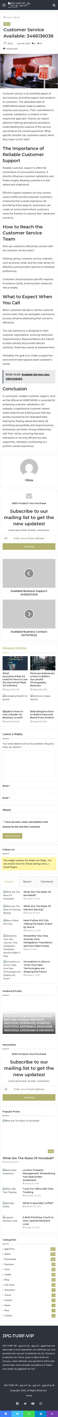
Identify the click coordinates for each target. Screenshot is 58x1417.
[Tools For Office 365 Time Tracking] (11, 1193)
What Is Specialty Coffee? (38, 1203)
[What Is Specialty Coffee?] (11, 1207)
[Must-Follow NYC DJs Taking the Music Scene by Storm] (12, 925)
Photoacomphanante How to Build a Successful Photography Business (42, 679)
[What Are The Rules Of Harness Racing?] (12, 911)
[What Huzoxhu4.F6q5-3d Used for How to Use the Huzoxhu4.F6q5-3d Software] (15, 663)
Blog (7, 1279)
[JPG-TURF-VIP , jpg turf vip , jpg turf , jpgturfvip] (21, 5)
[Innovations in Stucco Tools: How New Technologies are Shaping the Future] (12, 970)
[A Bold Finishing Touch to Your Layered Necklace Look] (11, 1222)
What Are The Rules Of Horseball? (28, 1158)
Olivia (10, 43)
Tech (7, 1269)
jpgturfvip (9, 1249)
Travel (8, 1295)
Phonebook (10, 1259)
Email (6, 798)
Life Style (9, 1285)
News (7, 1305)
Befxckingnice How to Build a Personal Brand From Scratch (42, 714)
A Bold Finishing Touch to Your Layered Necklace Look (38, 1221)
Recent (27, 881)
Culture (8, 1315)
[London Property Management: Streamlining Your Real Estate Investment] (11, 1174)
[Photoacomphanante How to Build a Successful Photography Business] (42, 663)
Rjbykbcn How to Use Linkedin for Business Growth (13, 714)
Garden (8, 1300)
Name (6, 786)
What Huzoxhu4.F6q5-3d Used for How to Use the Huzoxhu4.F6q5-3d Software (15, 679)
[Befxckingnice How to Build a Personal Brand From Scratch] (42, 701)
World (16, 17)
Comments (47, 881)
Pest (7, 1310)
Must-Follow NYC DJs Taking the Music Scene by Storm (38, 924)
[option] (29, 1016)
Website (7, 810)
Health (8, 1274)
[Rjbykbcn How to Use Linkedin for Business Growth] (15, 701)
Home (8, 17)
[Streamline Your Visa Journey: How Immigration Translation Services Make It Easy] (12, 946)
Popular (9, 881)
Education (10, 1290)
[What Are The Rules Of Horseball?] (12, 896)
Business (9, 1264)
